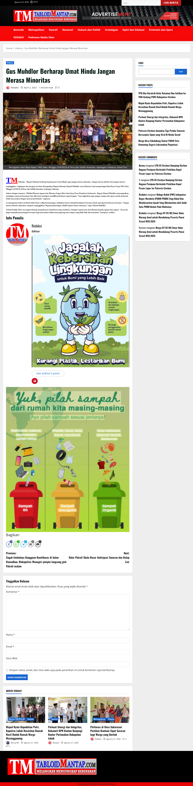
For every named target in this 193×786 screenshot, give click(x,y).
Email (10, 646)
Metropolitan (36, 29)
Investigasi (111, 29)
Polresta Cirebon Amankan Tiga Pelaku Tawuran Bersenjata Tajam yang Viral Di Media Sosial (161, 132)
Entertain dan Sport (161, 29)
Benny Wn (14, 742)
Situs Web (11, 658)
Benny (142, 165)
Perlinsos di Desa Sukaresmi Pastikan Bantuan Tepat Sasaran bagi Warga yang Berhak (107, 730)
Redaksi (14, 87)
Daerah (53, 29)
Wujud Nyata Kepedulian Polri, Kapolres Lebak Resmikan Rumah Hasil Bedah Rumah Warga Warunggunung (24, 732)
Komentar (12, 591)
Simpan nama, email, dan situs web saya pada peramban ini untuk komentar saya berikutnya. (62, 670)
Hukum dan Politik (89, 29)
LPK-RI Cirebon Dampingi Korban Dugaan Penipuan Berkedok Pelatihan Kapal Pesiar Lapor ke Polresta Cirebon (163, 169)
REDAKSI (19, 37)
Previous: (36, 559)
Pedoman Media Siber (41, 37)
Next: (99, 557)
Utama (10, 62)
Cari (140, 63)
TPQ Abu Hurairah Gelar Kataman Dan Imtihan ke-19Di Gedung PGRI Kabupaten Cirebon (162, 95)
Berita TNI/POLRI (17, 719)
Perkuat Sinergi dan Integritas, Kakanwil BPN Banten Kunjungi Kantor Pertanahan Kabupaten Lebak (65, 732)
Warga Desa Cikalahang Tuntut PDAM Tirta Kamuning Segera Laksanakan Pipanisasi (158, 143)
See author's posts (48, 373)
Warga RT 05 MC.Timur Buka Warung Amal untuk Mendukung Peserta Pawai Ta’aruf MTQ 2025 (161, 217)
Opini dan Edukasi (133, 29)
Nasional (67, 29)
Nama (10, 634)
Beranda (19, 29)
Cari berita (172, 2)
